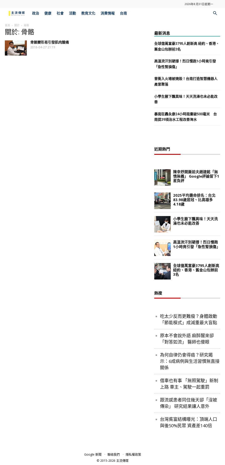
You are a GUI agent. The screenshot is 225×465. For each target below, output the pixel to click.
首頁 (7, 25)
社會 (60, 13)
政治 (35, 13)
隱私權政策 (133, 454)
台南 (123, 13)
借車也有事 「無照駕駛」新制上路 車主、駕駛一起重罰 (189, 384)
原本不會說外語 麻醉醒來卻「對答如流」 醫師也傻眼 (187, 339)
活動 (72, 13)
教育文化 (88, 13)
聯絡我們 (113, 454)
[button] (215, 14)
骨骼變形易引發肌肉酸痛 (49, 42)
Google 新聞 (93, 454)
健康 (47, 13)
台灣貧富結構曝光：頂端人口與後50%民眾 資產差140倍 (188, 422)
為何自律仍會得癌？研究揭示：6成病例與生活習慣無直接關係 (190, 361)
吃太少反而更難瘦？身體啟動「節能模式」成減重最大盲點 (188, 319)
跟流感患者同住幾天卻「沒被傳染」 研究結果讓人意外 (188, 403)
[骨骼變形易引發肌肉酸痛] (16, 48)
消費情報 (108, 13)
